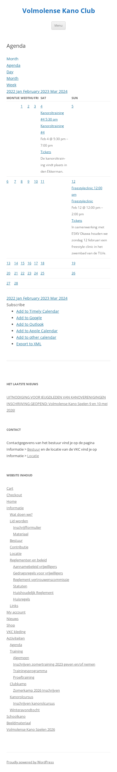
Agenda (16, 644)
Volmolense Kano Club (58, 11)
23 (29, 273)
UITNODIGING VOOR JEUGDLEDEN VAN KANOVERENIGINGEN (56, 397)
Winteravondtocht (25, 709)
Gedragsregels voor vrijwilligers (38, 573)
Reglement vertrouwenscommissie (41, 579)
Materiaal (20, 533)
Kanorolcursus (21, 696)
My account (16, 612)
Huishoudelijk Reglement (33, 592)
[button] (16, 304)
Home (12, 501)
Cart (10, 488)
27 (8, 283)
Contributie (19, 547)
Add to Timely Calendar (37, 311)
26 (73, 273)
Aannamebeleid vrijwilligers (35, 566)
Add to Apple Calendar (37, 330)
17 (36, 263)
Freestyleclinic (82, 201)
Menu (58, 25)
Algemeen (21, 657)
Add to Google (29, 317)
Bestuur (33, 449)
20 (8, 273)
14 (16, 263)
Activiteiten (16, 638)
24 (36, 273)
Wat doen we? (21, 514)
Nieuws (13, 618)
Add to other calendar (36, 337)
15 (22, 263)
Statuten (20, 586)
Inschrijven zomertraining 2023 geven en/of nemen (54, 664)
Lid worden (19, 520)
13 (8, 263)
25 (42, 273)
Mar (54, 91)
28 (16, 283)
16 (29, 263)
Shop (11, 625)
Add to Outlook (30, 324)
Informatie (15, 507)
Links (14, 605)
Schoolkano (16, 716)
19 (73, 263)
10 (36, 181)
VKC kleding (16, 631)
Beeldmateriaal (19, 722)
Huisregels (21, 599)
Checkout (14, 494)
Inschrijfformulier (27, 527)
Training (16, 651)
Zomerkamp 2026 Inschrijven (36, 690)
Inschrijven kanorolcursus (34, 703)
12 (73, 181)
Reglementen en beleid (28, 560)
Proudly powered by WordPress (30, 762)
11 (42, 181)
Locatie (33, 455)
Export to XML (28, 343)
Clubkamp (18, 683)
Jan (19, 91)
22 (22, 273)
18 (42, 263)
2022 (11, 91)
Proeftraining (23, 677)
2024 (63, 91)
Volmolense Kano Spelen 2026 (31, 729)
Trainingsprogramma (30, 670)
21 (16, 273)
